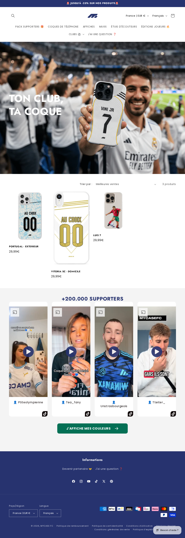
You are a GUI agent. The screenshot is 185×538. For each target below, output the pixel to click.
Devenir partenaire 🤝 (77, 469)
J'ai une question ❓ (108, 469)
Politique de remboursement (73, 525)
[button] (13, 16)
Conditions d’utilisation (139, 525)
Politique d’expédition (145, 529)
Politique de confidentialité (107, 525)
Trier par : (86, 184)
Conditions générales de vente (112, 529)
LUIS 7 (97, 235)
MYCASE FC (46, 525)
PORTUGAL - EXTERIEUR (23, 246)
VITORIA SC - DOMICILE (66, 271)
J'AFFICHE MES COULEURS (88, 428)
